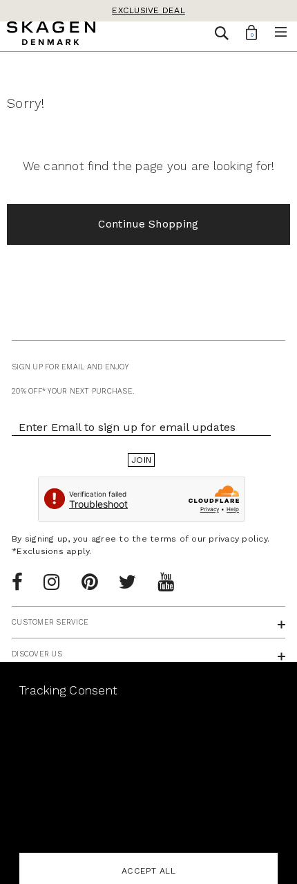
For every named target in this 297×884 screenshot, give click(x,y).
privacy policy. (239, 539)
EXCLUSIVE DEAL (148, 10)
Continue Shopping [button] (148, 224)
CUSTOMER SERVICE (50, 622)
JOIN (141, 460)
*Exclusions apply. (52, 551)
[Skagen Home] (51, 35)
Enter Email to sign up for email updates (127, 427)
